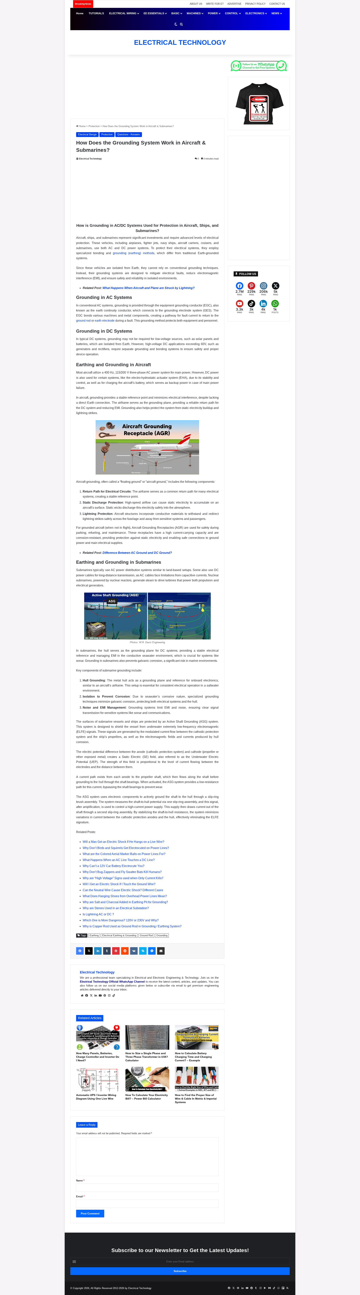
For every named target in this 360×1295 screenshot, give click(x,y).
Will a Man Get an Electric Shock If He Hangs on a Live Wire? (123, 841)
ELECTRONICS (254, 13)
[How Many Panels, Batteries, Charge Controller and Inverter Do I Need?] (98, 1037)
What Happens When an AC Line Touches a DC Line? (119, 860)
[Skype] (143, 951)
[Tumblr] (107, 951)
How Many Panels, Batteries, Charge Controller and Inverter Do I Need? (97, 1057)
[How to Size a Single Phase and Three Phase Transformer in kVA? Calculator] (147, 1037)
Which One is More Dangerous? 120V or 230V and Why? (121, 920)
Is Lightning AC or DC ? (98, 914)
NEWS (275, 13)
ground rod (83, 320)
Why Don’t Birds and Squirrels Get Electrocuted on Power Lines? (126, 848)
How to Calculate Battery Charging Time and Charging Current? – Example (193, 1057)
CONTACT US (277, 3)
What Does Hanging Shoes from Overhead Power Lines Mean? (125, 896)
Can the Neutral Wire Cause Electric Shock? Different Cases (123, 890)
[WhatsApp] (275, 307)
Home (79, 13)
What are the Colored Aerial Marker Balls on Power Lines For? (124, 854)
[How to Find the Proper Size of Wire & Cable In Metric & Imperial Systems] (197, 1079)
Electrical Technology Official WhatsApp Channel (112, 981)
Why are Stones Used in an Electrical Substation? (116, 908)
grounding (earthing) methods (133, 253)
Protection (94, 126)
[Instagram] (109, 995)
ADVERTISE (234, 3)
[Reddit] (125, 951)
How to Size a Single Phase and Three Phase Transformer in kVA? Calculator (146, 1057)
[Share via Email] (161, 951)
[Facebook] (80, 951)
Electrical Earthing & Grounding (119, 935)
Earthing (94, 935)
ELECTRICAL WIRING (122, 13)
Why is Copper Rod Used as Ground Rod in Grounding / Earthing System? (132, 926)
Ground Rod (146, 935)
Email (80, 1196)
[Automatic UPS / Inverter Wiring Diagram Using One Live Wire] (98, 1079)
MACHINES (194, 13)
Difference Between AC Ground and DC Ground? (137, 552)
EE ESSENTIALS (154, 13)
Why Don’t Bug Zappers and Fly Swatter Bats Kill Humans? (122, 872)
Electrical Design (87, 134)
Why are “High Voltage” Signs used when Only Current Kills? (123, 878)
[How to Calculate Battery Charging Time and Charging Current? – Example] (197, 1037)
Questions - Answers (128, 134)
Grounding (161, 935)
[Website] (82, 995)
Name (80, 1180)
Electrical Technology (90, 158)
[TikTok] (113, 995)
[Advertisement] (147, 86)
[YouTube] (100, 995)
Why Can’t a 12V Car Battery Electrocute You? (113, 866)
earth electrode (105, 320)
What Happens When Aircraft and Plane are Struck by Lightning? (149, 288)
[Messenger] (152, 951)
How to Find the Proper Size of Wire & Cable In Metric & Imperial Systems (196, 1099)
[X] (89, 951)
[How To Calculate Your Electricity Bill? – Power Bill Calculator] (147, 1079)
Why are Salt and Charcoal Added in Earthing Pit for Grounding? (125, 902)
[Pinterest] (116, 951)
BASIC (175, 13)
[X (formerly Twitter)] (275, 289)
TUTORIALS (96, 13)
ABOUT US (196, 3)
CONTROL (231, 13)
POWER (213, 13)
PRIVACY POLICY (255, 3)
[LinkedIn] (98, 951)
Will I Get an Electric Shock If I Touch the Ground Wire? (119, 884)
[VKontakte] (134, 951)
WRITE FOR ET (215, 3)
